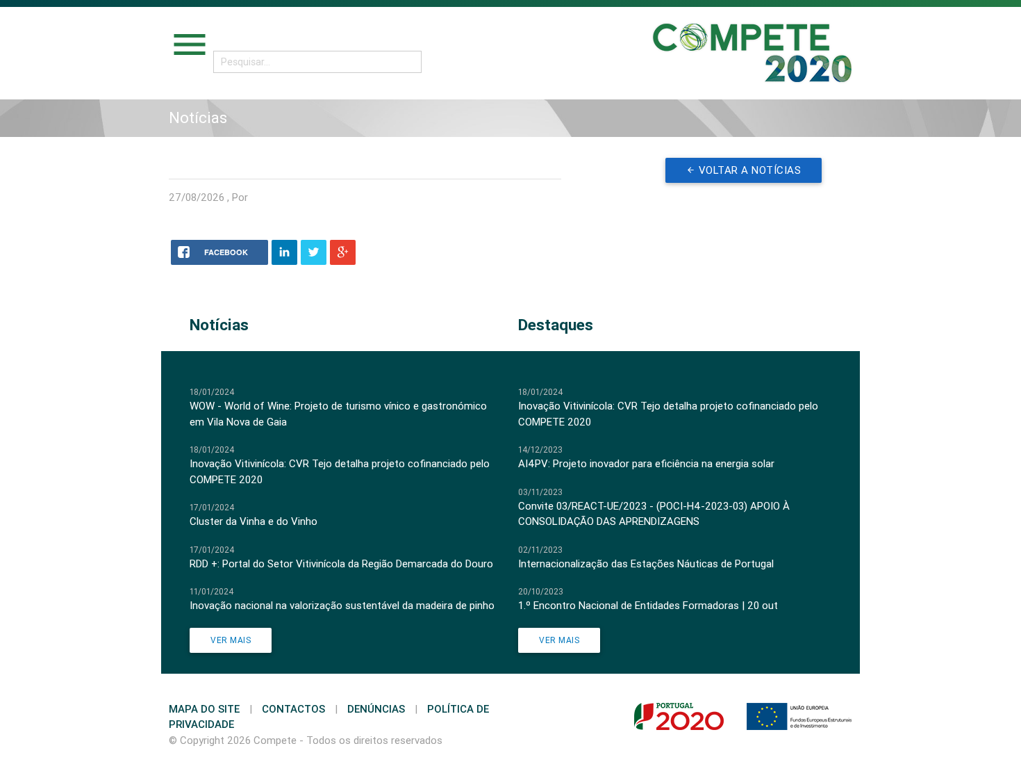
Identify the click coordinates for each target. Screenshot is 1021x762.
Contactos (293, 708)
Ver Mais (230, 640)
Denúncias (376, 708)
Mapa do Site (204, 708)
